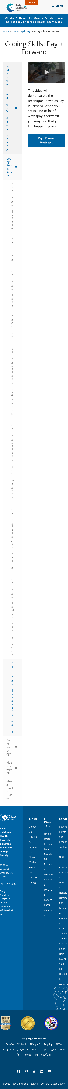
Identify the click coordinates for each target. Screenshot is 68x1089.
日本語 (42, 1049)
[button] (46, 72)
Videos (14, 31)
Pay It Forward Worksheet (46, 140)
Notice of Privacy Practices (63, 867)
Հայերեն (8, 1049)
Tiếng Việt (35, 1044)
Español (9, 1044)
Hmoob (27, 1054)
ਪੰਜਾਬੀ (62, 1049)
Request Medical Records (48, 874)
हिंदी (36, 1054)
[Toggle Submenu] (16, 108)
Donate (31, 2)
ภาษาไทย (46, 1054)
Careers (33, 877)
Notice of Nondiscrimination (63, 892)
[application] (46, 72)
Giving (32, 882)
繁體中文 (22, 1044)
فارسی (20, 1049)
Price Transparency (63, 933)
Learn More (54, 21)
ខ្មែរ (18, 1054)
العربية (52, 1049)
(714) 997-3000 (8, 883)
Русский (31, 1049)
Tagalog (48, 1044)
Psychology (25, 31)
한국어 (59, 1044)
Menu (59, 6)
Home (6, 31)
